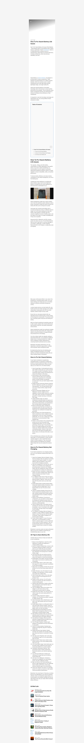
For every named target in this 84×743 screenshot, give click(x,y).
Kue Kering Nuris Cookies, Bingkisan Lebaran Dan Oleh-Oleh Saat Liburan (43, 727)
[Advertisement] (42, 10)
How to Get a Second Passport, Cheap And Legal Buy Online (44, 706)
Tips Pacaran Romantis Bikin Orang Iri (44, 739)
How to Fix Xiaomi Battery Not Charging (43, 152)
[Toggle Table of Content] (50, 147)
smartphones (46, 49)
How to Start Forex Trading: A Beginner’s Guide (42, 721)
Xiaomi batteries (41, 77)
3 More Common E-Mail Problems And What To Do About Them (44, 701)
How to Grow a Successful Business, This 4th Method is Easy (43, 715)
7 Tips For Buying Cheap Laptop (42, 696)
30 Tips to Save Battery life (41, 154)
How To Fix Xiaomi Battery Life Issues (42, 149)
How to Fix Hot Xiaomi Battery (41, 151)
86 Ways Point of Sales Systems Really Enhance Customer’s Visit (44, 711)
